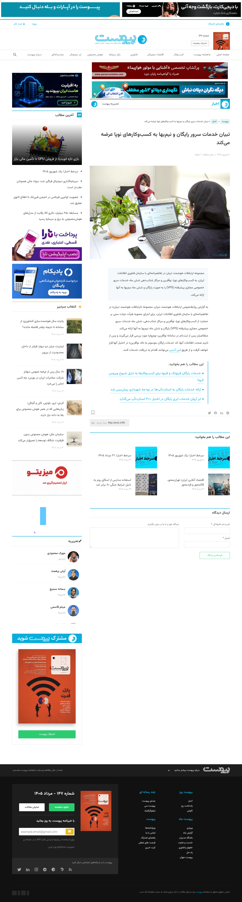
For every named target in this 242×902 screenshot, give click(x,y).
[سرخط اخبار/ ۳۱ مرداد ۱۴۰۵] (146, 468)
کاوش (190, 811)
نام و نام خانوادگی (221, 524)
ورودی (190, 828)
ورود (34, 24)
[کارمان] (47, 515)
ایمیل (227, 538)
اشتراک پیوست (47, 734)
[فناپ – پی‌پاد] (47, 281)
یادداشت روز (187, 806)
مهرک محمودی (56, 553)
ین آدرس (174, 350)
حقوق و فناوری (186, 848)
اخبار (215, 104)
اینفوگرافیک (149, 811)
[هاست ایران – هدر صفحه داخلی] (160, 89)
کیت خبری (150, 848)
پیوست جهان (186, 857)
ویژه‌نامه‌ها (150, 828)
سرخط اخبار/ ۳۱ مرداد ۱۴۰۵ (114, 455)
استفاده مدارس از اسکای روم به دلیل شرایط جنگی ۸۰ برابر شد (112, 482)
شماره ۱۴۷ (204, 36)
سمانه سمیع (57, 589)
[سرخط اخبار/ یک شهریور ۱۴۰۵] (219, 468)
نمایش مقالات (32, 807)
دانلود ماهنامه (62, 807)
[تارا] (47, 243)
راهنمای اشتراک (216, 24)
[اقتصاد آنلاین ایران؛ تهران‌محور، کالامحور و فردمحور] (219, 495)
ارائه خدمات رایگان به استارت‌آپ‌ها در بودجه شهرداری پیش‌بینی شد (155, 389)
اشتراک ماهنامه (200, 43)
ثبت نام (18, 24)
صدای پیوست (148, 801)
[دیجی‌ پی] (181, 9)
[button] (15, 54)
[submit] (70, 832)
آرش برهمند (58, 571)
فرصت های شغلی (147, 843)
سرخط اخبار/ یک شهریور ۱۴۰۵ (186, 455)
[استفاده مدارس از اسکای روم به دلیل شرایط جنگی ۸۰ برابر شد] (146, 495)
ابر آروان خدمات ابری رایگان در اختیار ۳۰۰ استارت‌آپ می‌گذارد (160, 399)
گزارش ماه (188, 833)
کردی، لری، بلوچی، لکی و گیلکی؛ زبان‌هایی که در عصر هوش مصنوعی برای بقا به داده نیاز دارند (40, 409)
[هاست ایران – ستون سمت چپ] (47, 90)
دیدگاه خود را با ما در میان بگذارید (163, 524)
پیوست (225, 121)
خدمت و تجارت (185, 843)
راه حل (189, 852)
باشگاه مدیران (186, 838)
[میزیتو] (47, 477)
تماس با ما (150, 833)
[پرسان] (160, 70)
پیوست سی (149, 806)
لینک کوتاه (101, 422)
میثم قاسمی (57, 607)
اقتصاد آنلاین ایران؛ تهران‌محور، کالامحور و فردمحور (185, 482)
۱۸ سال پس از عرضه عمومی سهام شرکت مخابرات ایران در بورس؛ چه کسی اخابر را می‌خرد (40, 377)
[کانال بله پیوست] (60, 9)
